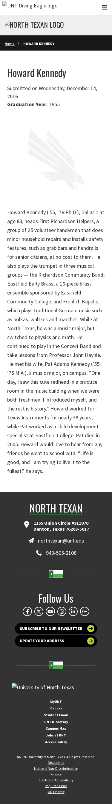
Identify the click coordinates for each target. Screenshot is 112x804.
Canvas (56, 708)
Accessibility (56, 742)
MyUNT (56, 701)
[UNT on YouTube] (50, 611)
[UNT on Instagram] (61, 611)
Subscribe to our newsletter (51, 628)
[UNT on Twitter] (38, 611)
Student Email (56, 715)
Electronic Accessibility (56, 780)
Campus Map (56, 728)
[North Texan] (34, 25)
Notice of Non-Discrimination (56, 768)
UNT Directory (56, 722)
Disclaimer (56, 762)
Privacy (56, 774)
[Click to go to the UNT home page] (30, 7)
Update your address (42, 640)
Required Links (56, 785)
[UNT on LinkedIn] (73, 611)
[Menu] (104, 7)
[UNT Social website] (84, 611)
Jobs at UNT (56, 735)
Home (10, 43)
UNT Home (56, 791)
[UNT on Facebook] (27, 611)
